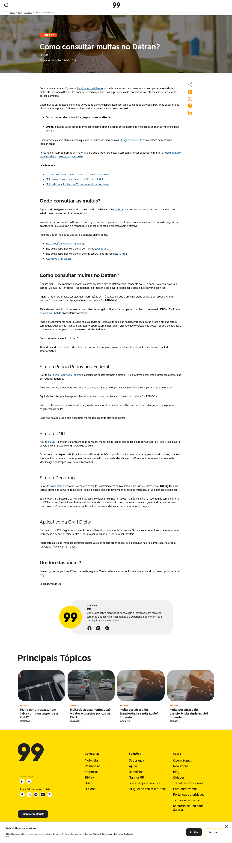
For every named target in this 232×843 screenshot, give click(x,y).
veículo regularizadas (71, 156)
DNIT (122, 253)
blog (42, 575)
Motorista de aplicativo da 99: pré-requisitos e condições (77, 184)
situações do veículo (130, 140)
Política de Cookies (122, 834)
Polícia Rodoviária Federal (66, 374)
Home (12, 13)
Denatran (101, 248)
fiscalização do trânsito (90, 88)
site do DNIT (50, 441)
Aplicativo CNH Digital (58, 258)
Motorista (28, 13)
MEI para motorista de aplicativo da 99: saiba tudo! (74, 179)
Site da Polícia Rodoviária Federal (65, 243)
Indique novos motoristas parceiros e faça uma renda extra (79, 174)
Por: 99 (44, 54)
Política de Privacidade (102, 834)
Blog (20, 13)
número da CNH (49, 313)
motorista (117, 209)
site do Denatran (54, 486)
